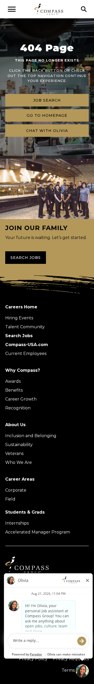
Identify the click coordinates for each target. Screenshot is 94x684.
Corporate (15, 490)
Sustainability (19, 444)
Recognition (18, 407)
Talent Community (25, 326)
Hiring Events (19, 317)
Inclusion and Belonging (30, 435)
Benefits (14, 390)
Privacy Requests (71, 658)
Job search (47, 100)
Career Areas (19, 479)
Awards (13, 381)
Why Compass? (22, 370)
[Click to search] (84, 9)
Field (10, 499)
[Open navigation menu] (11, 9)
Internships (17, 523)
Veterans (14, 453)
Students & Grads (25, 512)
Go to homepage (47, 115)
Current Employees (25, 353)
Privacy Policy (33, 658)
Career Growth (21, 399)
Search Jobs (25, 257)
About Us (15, 424)
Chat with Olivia (47, 130)
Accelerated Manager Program (37, 532)
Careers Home (21, 306)
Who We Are (18, 462)
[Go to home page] (49, 9)
